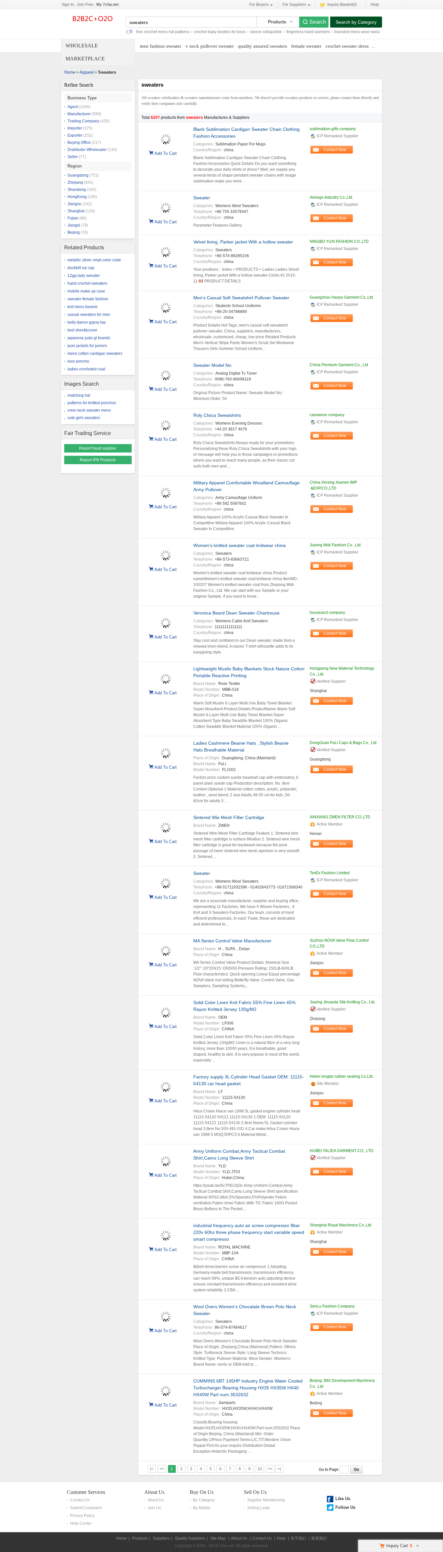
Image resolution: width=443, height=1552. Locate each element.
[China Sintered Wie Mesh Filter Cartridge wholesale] (165, 824)
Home (69, 72)
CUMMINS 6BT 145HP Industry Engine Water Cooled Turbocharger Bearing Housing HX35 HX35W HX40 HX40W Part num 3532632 (248, 1387)
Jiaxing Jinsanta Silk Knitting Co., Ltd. (343, 1002)
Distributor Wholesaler (87, 149)
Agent (72, 107)
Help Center (80, 1523)
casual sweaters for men (88, 314)
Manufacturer (79, 114)
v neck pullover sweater (210, 46)
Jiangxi (73, 225)
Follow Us (345, 1507)
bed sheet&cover (82, 330)
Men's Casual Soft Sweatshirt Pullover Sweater (241, 297)
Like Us (342, 1498)
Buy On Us (201, 1492)
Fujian (72, 218)
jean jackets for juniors (87, 345)
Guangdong (78, 175)
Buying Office (79, 142)
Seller (72, 157)
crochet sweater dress (347, 46)
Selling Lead (258, 1508)
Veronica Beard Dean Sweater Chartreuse (236, 612)
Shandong (76, 189)
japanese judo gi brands (88, 338)
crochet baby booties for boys (219, 32)
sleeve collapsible (266, 32)
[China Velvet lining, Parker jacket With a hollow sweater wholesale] (165, 249)
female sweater (306, 46)
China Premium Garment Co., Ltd (339, 365)
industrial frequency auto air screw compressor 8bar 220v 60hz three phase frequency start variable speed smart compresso (248, 1232)
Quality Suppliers (190, 1538)
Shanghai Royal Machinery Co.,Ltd (340, 1225)
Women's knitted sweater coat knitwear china (239, 545)
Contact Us (80, 1500)
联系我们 (319, 1538)
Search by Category (356, 22)
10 (259, 1469)
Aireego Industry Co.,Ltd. (331, 197)
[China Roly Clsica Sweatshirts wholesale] (165, 422)
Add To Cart (165, 153)
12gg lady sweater (83, 275)
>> (270, 1469)
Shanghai (76, 211)
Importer (74, 128)
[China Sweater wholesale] (165, 204)
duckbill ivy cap (80, 268)
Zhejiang (75, 182)
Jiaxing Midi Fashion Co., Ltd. (336, 545)
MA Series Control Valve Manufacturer (232, 940)
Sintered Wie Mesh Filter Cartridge (228, 817)
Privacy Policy (82, 1515)
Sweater (201, 197)
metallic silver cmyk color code (94, 260)
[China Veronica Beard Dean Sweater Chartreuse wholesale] (165, 620)
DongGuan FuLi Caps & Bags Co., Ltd (343, 742)
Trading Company (83, 121)
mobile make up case (86, 291)
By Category (204, 1500)
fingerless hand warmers (308, 32)
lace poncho (78, 361)
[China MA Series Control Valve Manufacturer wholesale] (165, 947)
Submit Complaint (86, 1508)
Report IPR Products (98, 460)
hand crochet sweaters (87, 283)
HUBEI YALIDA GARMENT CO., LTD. (342, 1150)
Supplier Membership (266, 1500)
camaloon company (327, 415)
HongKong (77, 196)
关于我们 (298, 1538)
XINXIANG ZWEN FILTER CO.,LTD (340, 817)
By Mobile (201, 1508)
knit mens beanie (82, 306)
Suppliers (161, 1538)
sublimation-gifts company (333, 129)
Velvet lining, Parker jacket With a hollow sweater (243, 241)
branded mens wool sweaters (360, 32)
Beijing (73, 232)
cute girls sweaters (83, 418)
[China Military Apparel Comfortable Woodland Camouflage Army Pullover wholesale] (165, 489)
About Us (154, 1492)
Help (375, 4)
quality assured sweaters (262, 46)
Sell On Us (255, 1492)
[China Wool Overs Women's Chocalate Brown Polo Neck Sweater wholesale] (165, 1313)
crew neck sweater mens (89, 410)
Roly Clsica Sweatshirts (217, 415)
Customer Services (86, 1492)
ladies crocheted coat (86, 369)
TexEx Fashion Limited (330, 873)
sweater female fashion (87, 299)
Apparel (86, 72)
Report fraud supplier (97, 448)
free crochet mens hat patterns (162, 32)
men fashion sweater (160, 46)
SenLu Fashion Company (332, 1306)
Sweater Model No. (213, 365)
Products (140, 1538)
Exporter (74, 135)
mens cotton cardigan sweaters (94, 353)
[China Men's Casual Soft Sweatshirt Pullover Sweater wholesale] (165, 304)
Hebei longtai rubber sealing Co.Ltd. (342, 1076)
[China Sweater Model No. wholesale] (165, 372)
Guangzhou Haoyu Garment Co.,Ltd (341, 297)
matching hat (78, 395)
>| (279, 1469)
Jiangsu (74, 204)
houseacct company (327, 612)
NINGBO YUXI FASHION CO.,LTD (339, 241)
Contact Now (335, 149)
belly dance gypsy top (86, 322)
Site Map (218, 1538)
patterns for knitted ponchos (91, 403)
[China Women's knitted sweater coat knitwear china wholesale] (165, 552)
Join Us (154, 1508)
